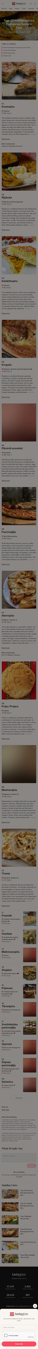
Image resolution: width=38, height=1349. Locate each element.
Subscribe (19, 1344)
